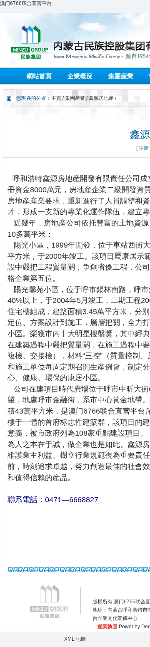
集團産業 (120, 76)
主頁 (56, 98)
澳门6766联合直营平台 (26, 3)
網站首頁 (39, 76)
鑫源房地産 (101, 98)
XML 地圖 (75, 639)
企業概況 (80, 76)
